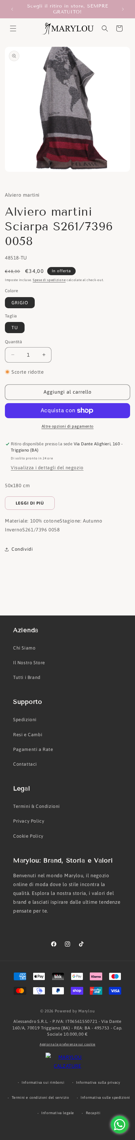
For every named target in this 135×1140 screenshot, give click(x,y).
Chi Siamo (24, 647)
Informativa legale (57, 1113)
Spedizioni (25, 719)
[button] (13, 28)
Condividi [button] (22, 549)
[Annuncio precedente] (12, 9)
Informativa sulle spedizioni (105, 1097)
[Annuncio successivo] (123, 9)
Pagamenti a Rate (33, 749)
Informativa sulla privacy (98, 1082)
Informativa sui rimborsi (43, 1082)
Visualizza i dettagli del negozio (47, 467)
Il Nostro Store (29, 662)
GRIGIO (19, 302)
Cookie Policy (28, 836)
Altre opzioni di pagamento (68, 426)
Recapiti (93, 1113)
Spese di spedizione (49, 280)
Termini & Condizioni (36, 806)
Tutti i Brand (27, 677)
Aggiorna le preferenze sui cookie (67, 1044)
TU (14, 327)
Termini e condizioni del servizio (40, 1097)
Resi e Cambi (27, 734)
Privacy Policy (28, 821)
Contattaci (25, 764)
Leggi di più (30, 503)
